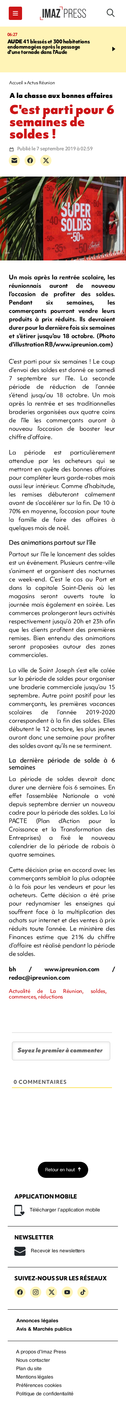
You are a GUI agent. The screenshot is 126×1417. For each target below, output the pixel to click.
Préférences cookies (39, 1385)
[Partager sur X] (45, 160)
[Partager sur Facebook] (30, 160)
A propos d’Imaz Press (41, 1352)
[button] (15, 13)
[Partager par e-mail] (14, 160)
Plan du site (29, 1369)
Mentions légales (34, 1377)
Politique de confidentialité (45, 1394)
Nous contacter (33, 1360)
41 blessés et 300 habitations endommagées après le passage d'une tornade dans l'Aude (48, 47)
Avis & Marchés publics (44, 1329)
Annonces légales (37, 1321)
